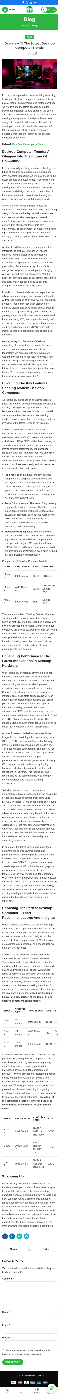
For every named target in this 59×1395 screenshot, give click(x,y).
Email (6, 1325)
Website (6, 1337)
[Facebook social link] (23, 2)
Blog (34, 25)
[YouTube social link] (35, 2)
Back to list (29, 1249)
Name (6, 1312)
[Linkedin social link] (12, 1236)
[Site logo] (29, 9)
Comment (8, 1278)
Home (25, 25)
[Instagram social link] (31, 2)
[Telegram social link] (26, 1236)
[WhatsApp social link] (19, 1236)
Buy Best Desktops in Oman (28, 144)
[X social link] (27, 2)
